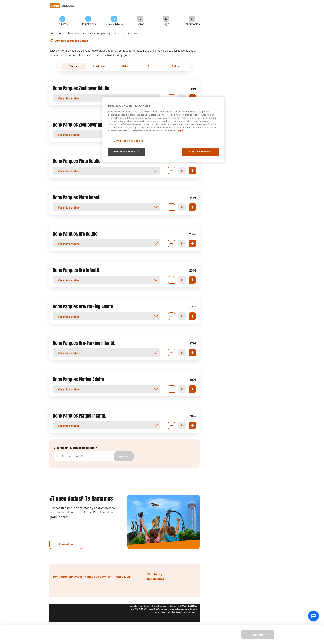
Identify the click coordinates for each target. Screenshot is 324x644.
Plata (125, 66)
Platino (175, 66)
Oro (150, 66)
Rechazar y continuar (126, 151)
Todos (73, 66)
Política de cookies (98, 576)
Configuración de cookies (128, 141)
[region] (163, 129)
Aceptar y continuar (200, 151)
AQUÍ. (180, 130)
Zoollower (99, 66)
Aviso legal (123, 576)
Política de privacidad (68, 576)
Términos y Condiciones (155, 576)
